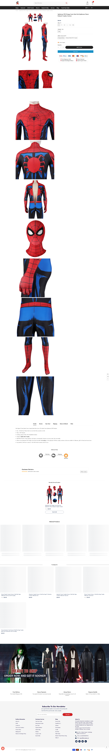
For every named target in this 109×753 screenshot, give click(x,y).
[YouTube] (82, 741)
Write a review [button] (84, 471)
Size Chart (47, 424)
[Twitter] (86, 741)
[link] (10, 553)
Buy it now (75, 51)
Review (41, 424)
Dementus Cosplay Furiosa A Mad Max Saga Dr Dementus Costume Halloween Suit (40, 595)
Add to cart (79, 47)
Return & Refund (64, 424)
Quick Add (54, 512)
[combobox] (49, 3)
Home (17, 10)
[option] (54, 500)
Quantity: (60, 45)
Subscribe (68, 714)
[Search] (51, 3)
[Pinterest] (79, 741)
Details (34, 424)
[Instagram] (76, 741)
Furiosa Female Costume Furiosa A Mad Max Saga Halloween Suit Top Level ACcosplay (11, 595)
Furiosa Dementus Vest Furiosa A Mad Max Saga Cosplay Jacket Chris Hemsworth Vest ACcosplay (12, 630)
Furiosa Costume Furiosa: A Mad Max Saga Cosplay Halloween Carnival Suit (94, 595)
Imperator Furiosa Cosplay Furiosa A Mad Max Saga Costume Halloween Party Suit (67, 595)
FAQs (72, 424)
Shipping (55, 424)
